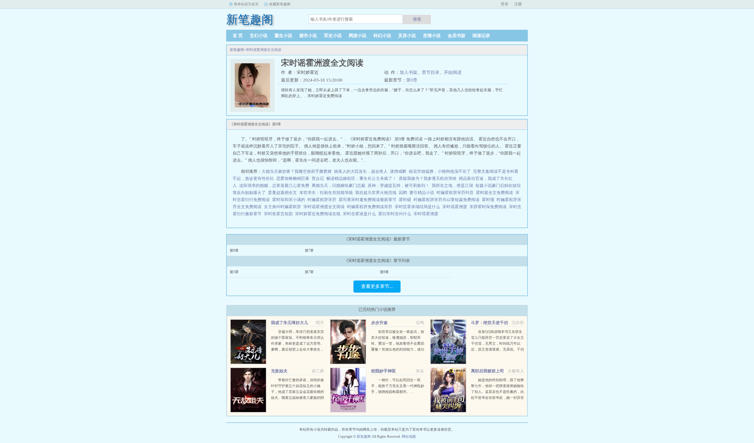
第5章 (234, 272)
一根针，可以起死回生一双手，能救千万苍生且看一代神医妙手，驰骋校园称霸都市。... (397, 386)
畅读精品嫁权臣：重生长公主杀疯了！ (361, 178)
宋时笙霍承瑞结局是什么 (418, 207)
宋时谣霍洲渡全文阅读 (263, 50)
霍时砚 (406, 200)
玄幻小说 (258, 35)
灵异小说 (407, 35)
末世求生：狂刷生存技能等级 (326, 192)
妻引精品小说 (421, 192)
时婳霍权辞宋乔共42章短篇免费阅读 (448, 200)
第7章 (309, 250)
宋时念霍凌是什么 (360, 214)
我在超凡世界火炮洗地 (375, 192)
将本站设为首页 (246, 4)
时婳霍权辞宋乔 (323, 200)
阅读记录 (481, 35)
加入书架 (408, 72)
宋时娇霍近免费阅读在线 (319, 214)
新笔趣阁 (237, 50)
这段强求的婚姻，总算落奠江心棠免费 (274, 185)
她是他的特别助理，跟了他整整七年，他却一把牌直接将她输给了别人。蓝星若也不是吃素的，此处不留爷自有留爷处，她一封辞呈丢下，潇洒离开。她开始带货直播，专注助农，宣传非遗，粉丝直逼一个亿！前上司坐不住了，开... (497, 397)
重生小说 (283, 35)
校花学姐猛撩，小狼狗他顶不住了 (440, 171)
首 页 (238, 35)
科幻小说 (382, 35)
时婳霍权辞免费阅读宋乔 (371, 207)
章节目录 (430, 72)
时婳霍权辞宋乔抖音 (456, 192)
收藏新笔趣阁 (279, 4)
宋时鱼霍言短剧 (279, 214)
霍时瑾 (489, 200)
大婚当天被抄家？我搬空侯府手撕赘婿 (297, 171)
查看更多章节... (377, 286)
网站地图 (409, 436)
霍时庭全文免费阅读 (495, 192)
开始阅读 (453, 72)
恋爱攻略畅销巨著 (292, 178)
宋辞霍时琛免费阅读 (489, 207)
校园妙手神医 (383, 371)
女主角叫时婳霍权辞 (283, 207)
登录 (504, 4)
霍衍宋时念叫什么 (396, 214)
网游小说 (357, 35)
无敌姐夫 (279, 371)
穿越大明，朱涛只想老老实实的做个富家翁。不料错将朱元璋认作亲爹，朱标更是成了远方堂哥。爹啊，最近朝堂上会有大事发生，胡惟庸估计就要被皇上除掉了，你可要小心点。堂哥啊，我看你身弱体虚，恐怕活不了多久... (297, 349)
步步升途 (379, 323)
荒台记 (318, 178)
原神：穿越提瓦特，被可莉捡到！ (398, 185)
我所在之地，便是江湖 (452, 185)
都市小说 (308, 35)
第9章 (411, 80)
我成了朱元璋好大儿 (289, 323)
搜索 (417, 19)
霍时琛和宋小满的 (289, 200)
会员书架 (456, 35)
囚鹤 (403, 192)
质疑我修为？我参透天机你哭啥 (428, 178)
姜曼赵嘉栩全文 (282, 192)
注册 (518, 4)
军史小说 (333, 35)
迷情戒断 (398, 171)
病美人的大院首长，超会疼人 (361, 171)
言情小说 (432, 35)
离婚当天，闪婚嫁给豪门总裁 (338, 185)
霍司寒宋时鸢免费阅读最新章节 (369, 200)
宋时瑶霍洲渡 (427, 214)
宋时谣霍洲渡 (455, 207)
